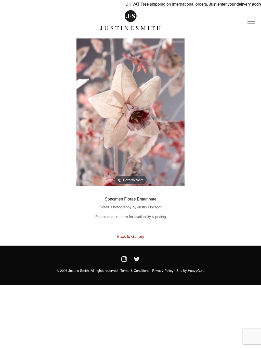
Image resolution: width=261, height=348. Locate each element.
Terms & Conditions (134, 270)
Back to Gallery (130, 236)
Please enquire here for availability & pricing (130, 216)
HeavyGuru (196, 270)
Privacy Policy (163, 270)
